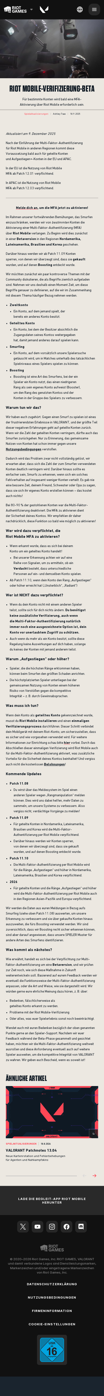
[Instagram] (52, 1227)
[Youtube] (37, 1227)
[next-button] (94, 1176)
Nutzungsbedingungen (52, 1297)
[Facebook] (66, 1227)
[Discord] (81, 1227)
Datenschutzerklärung (52, 1284)
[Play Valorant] (44, 9)
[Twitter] (23, 1227)
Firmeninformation (52, 1311)
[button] (36, 114)
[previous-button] (85, 1176)
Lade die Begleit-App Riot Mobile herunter (52, 1200)
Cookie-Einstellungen (52, 1324)
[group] (52, 1127)
